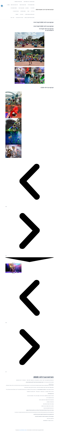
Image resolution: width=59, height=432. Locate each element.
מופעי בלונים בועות (16, 11)
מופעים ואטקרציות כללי (31, 4)
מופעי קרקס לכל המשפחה (18, 1)
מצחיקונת (17, 14)
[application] (23, 1)
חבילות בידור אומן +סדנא (19, 17)
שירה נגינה (21, 14)
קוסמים (9, 4)
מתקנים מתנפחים (23, 11)
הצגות (28, 11)
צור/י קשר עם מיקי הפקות (14, 4)
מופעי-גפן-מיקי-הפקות (23, 4)
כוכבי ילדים (32, 11)
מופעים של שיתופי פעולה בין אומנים (29, 17)
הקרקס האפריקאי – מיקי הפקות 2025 (29, 1)
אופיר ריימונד (12, 17)
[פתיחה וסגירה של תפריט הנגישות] (2, 6)
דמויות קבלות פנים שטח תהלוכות (29, 14)
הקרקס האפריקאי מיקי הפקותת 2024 (45, 9)
